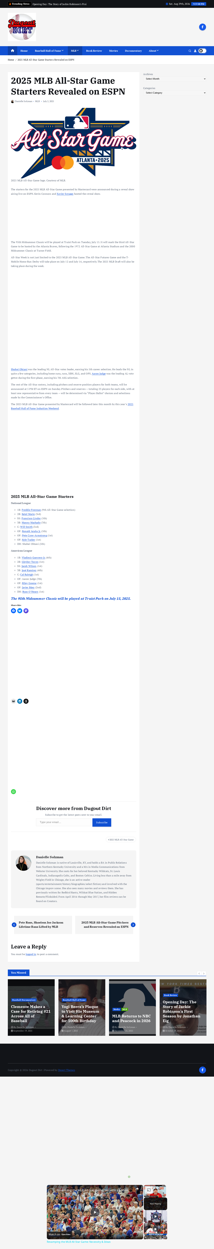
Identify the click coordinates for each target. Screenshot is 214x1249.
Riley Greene (29, 583)
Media (109, 1009)
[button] (199, 973)
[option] (23, 1007)
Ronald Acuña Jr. (31, 531)
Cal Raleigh (26, 574)
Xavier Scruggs (65, 193)
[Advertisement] (74, 728)
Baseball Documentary (16, 1000)
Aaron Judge (99, 373)
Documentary (133, 50)
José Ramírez (29, 570)
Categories (149, 88)
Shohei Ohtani (19, 369)
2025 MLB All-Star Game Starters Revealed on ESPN (46, 59)
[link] (52, 1190)
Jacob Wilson (29, 566)
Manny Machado (31, 522)
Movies (113, 50)
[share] (137, 1189)
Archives (148, 74)
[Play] (155, 1216)
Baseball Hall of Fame (48, 50)
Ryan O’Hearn (30, 591)
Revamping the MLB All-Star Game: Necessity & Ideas (93, 1190)
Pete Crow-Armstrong (34, 535)
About (152, 50)
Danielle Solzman (23, 101)
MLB (73, 50)
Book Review (94, 50)
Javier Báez (28, 587)
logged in (31, 954)
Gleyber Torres (30, 562)
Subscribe (101, 822)
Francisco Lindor (31, 518)
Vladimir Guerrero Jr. (33, 557)
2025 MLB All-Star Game (122, 839)
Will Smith (26, 526)
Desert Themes (66, 1070)
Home (24, 50)
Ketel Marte (28, 514)
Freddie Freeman (31, 510)
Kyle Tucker (28, 539)
